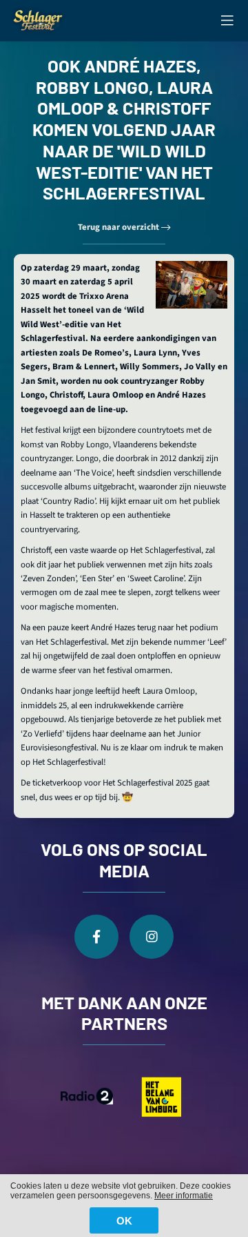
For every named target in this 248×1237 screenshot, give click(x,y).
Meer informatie (183, 1195)
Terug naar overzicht (119, 227)
